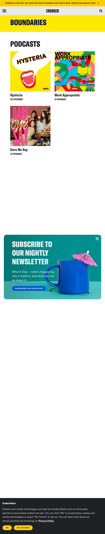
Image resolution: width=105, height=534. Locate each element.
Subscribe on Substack (29, 288)
